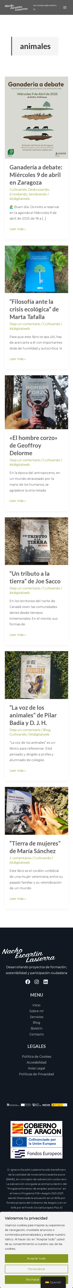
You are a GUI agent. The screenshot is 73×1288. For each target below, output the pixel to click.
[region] (36, 1250)
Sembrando (38, 194)
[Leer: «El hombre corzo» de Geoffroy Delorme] (36, 402)
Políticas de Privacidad (36, 1074)
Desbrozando (38, 189)
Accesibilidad (37, 1062)
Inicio (36, 1005)
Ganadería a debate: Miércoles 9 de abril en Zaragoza (36, 175)
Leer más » (18, 228)
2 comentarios (21, 858)
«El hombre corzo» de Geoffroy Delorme (33, 445)
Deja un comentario (25, 324)
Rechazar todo (36, 1279)
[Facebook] (28, 982)
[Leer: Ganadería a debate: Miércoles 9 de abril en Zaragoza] (36, 117)
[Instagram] (37, 982)
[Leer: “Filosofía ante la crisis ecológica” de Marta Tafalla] (36, 269)
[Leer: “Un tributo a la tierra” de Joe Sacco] (36, 541)
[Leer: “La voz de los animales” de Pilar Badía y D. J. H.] (36, 675)
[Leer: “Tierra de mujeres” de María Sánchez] (36, 810)
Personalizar (36, 1269)
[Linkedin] (46, 982)
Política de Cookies (36, 1056)
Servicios (36, 1017)
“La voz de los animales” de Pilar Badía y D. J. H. (33, 715)
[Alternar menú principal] (65, 7)
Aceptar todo (36, 1258)
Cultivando (18, 189)
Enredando (18, 194)
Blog (46, 730)
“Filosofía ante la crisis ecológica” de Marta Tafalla (34, 309)
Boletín (36, 1028)
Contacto (36, 1034)
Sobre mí (36, 1011)
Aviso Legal (36, 1068)
